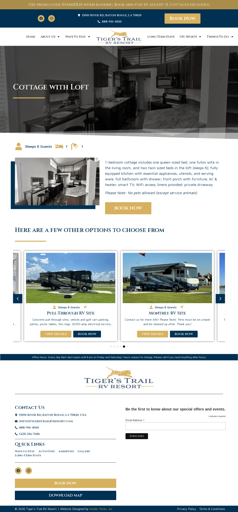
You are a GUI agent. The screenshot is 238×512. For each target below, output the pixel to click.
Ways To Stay (75, 37)
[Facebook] (41, 18)
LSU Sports (188, 37)
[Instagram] (51, 18)
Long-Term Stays (160, 37)
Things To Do (218, 37)
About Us (48, 37)
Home (30, 37)
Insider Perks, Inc (101, 509)
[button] (17, 298)
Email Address (135, 420)
